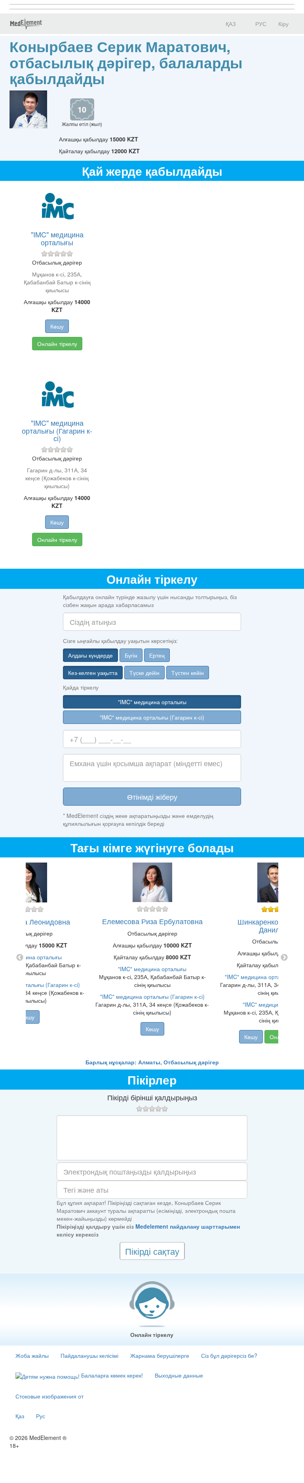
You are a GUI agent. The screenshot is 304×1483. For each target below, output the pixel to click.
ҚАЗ (230, 24)
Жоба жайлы (32, 1355)
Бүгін (131, 655)
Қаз (19, 1416)
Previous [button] (20, 958)
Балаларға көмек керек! (111, 1375)
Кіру (283, 24)
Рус (40, 1416)
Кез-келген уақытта (93, 673)
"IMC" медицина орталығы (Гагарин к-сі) (57, 430)
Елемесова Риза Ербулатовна (152, 921)
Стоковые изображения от (49, 1396)
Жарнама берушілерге (159, 1355)
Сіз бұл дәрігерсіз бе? (229, 1355)
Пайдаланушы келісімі (89, 1355)
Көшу (57, 326)
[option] (152, 957)
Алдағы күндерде (90, 655)
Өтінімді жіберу (152, 796)
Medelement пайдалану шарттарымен (187, 1226)
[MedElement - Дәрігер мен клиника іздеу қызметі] (26, 24)
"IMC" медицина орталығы (57, 238)
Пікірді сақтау (152, 1251)
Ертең (157, 655)
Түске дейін (144, 673)
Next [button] (284, 958)
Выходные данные (179, 1375)
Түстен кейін (187, 673)
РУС (260, 24)
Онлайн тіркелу (57, 344)
